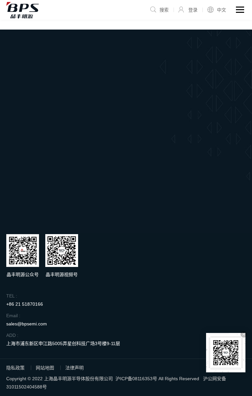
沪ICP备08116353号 (136, 378)
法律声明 (74, 367)
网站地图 (45, 367)
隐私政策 (15, 367)
